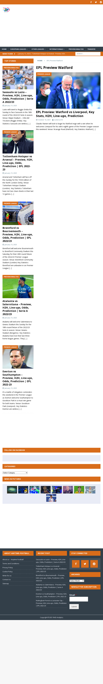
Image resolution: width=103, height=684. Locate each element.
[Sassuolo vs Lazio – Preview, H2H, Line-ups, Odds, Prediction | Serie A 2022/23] (18, 77)
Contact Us (7, 579)
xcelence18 (58, 120)
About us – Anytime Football (13, 559)
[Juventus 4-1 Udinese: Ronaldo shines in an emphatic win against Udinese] (90, 489)
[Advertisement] (69, 25)
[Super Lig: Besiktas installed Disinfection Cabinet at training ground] (12, 489)
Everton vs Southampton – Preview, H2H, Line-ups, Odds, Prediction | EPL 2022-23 (18, 378)
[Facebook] (91, 2)
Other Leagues (38, 49)
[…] (94, 129)
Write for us (7, 575)
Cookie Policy (8, 571)
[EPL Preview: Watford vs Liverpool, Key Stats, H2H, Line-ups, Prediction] (68, 90)
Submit (74, 606)
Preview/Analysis (76, 49)
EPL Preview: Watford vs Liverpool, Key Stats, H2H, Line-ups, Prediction (65, 114)
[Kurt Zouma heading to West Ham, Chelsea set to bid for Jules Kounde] (23, 489)
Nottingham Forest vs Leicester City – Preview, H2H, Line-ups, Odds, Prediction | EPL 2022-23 (51, 603)
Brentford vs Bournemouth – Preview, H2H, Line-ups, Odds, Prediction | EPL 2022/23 (18, 234)
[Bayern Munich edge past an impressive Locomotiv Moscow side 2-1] (51, 498)
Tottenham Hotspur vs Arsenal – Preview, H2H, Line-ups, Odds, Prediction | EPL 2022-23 (18, 163)
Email (73, 595)
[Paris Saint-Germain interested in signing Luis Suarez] (46, 489)
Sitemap (6, 583)
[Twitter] (96, 2)
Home (4, 49)
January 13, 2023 (11, 105)
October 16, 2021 (44, 120)
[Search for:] (87, 53)
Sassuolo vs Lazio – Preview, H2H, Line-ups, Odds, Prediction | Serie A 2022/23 (18, 97)
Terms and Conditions (11, 563)
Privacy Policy (8, 567)
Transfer (91, 49)
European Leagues (18, 49)
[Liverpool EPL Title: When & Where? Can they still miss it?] (57, 489)
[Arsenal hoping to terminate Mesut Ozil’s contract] (79, 489)
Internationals (56, 49)
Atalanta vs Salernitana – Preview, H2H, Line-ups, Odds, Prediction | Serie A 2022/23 (17, 307)
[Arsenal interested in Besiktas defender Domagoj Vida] (68, 489)
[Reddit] (101, 2)
